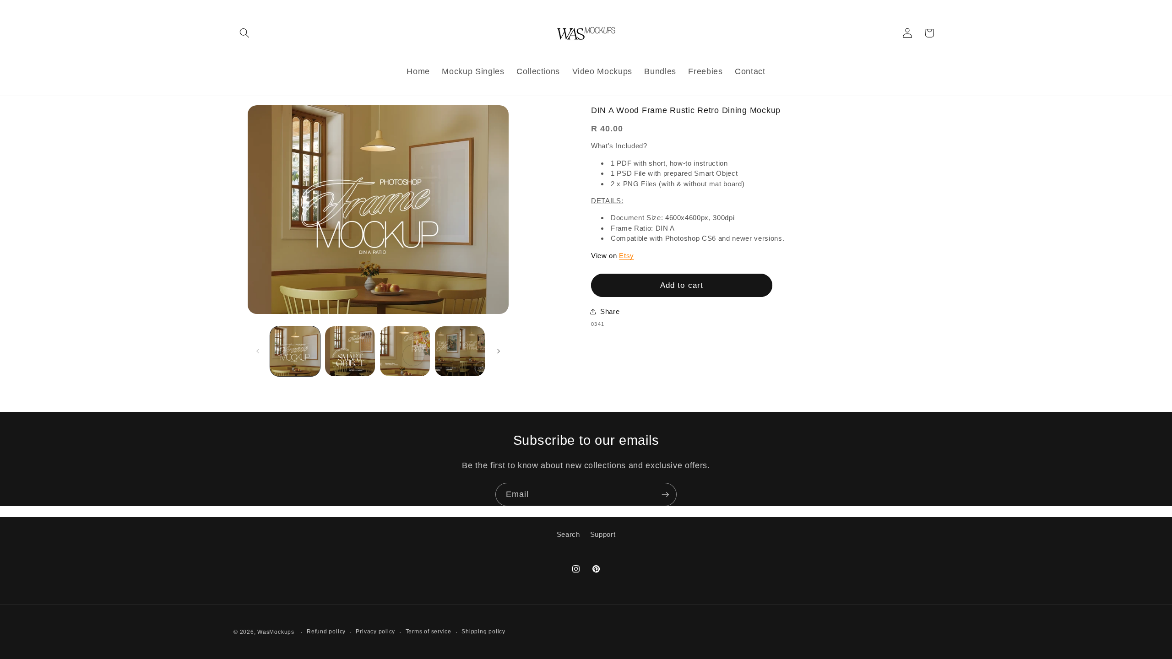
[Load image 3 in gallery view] (405, 351)
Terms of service (428, 631)
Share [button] (609, 311)
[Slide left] (258, 351)
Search (568, 534)
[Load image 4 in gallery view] (460, 351)
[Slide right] (498, 351)
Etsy (626, 255)
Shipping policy (483, 631)
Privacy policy (375, 631)
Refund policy (326, 631)
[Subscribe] (665, 495)
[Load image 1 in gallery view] (295, 351)
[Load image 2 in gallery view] (350, 351)
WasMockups (275, 632)
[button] (244, 33)
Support (603, 534)
